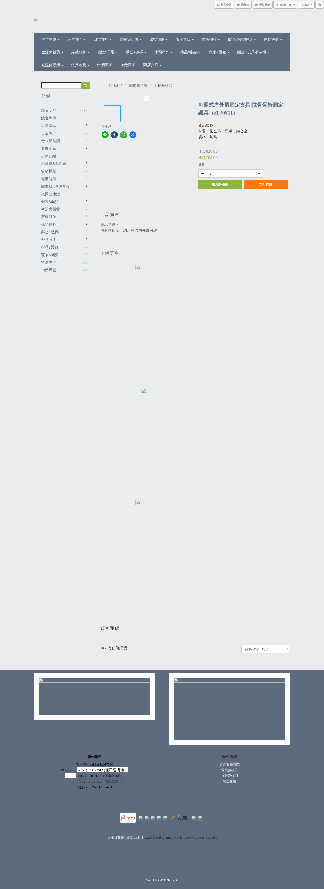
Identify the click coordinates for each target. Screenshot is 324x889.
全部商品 (115, 85)
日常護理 (101, 39)
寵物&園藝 (218, 52)
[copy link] (132, 134)
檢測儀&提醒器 (241, 39)
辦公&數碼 (135, 52)
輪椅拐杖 (210, 39)
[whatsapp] (123, 134)
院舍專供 (49, 39)
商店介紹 (151, 64)
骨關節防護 (129, 39)
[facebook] (114, 134)
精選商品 (48, 110)
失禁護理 (75, 39)
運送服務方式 (230, 764)
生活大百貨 (51, 52)
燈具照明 (79, 64)
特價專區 (104, 64)
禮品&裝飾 (189, 52)
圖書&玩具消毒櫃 (252, 52)
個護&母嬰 (106, 52)
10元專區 (127, 64)
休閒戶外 (162, 52)
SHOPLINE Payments (167, 880)
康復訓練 (157, 39)
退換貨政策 (229, 770)
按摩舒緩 (183, 39)
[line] (105, 134)
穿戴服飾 (79, 52)
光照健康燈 (51, 64)
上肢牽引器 (162, 85)
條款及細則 (229, 776)
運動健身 (272, 39)
